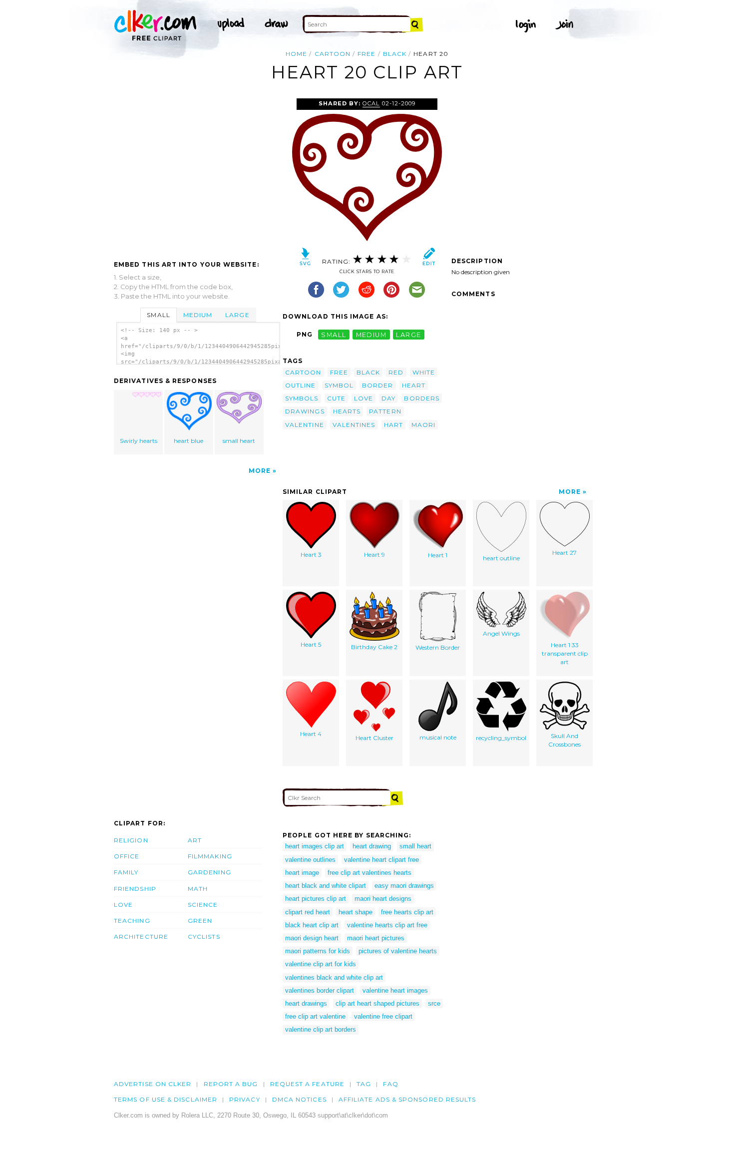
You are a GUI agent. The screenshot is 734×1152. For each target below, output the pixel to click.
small (333, 334)
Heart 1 (437, 555)
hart (393, 424)
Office (126, 856)
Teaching (132, 920)
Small (158, 315)
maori (423, 424)
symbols (302, 398)
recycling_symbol (501, 738)
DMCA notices (299, 1099)
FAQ (390, 1084)
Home (296, 53)
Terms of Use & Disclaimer (165, 1099)
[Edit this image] (428, 259)
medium (371, 334)
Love (123, 904)
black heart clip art (312, 925)
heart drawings (306, 1003)
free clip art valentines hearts (369, 872)
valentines (354, 424)
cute (336, 398)
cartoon (333, 53)
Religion (131, 840)
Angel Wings (501, 633)
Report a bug (231, 1084)
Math (198, 888)
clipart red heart (307, 912)
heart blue (188, 440)
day (388, 398)
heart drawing (372, 846)
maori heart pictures (375, 938)
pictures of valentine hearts (398, 951)
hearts (347, 411)
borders (421, 398)
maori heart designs (383, 898)
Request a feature (307, 1084)
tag (364, 1084)
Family (126, 872)
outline (300, 385)
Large (237, 315)
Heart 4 (311, 734)
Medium (197, 315)
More (260, 470)
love (363, 398)
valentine (304, 424)
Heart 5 (311, 644)
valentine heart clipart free (381, 859)
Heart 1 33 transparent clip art (565, 653)
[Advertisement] (198, 173)
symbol (339, 385)
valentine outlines (310, 859)
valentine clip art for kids (320, 964)
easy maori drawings (404, 885)
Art (195, 840)
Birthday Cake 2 (374, 647)
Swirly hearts (138, 440)
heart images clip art (314, 846)
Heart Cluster (374, 738)
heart (413, 385)
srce (434, 1003)
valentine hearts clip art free (387, 925)
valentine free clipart (383, 1016)
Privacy (244, 1099)
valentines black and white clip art (334, 977)
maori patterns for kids (317, 951)
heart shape (355, 912)
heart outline (501, 558)
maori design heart (312, 938)
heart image (302, 872)
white (423, 372)
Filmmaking (210, 856)
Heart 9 (374, 554)
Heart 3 (311, 554)
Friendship (135, 888)
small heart (239, 440)
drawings (305, 411)
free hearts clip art (407, 912)
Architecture (141, 936)
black (394, 53)
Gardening (209, 872)
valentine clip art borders (320, 1029)
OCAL (371, 103)
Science (203, 904)
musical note (437, 737)
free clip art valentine (315, 1016)
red (395, 372)
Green (200, 920)
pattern (385, 411)
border (377, 385)
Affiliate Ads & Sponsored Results (407, 1099)
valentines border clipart (319, 990)
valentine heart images (395, 990)
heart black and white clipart (325, 885)
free (366, 53)
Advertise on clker (152, 1084)
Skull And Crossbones (564, 740)
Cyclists (204, 936)
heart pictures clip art (315, 898)
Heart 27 (564, 552)
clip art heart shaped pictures (377, 1003)
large (408, 334)
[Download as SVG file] (305, 259)
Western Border (437, 647)
